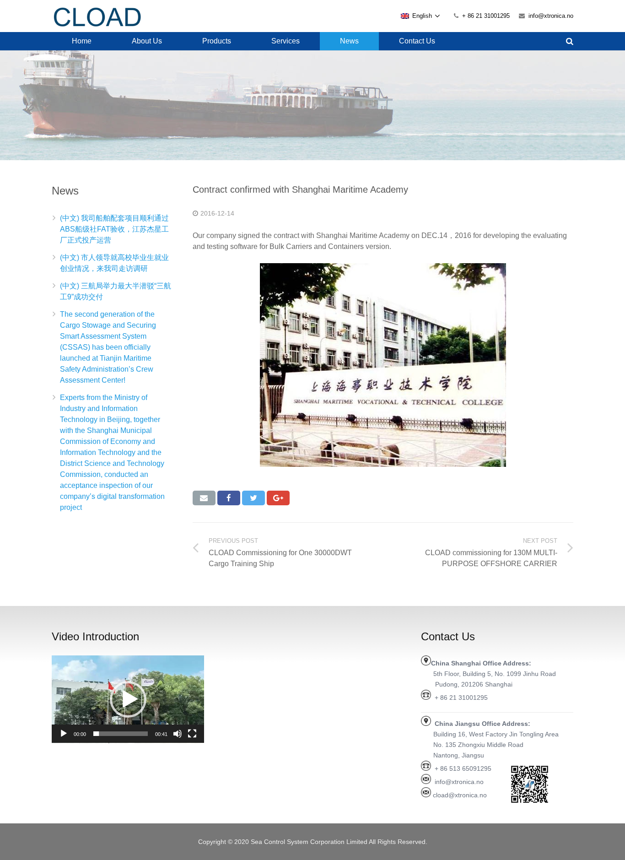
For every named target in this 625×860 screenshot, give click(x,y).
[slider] (120, 733)
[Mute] (177, 733)
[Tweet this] (253, 498)
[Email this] (204, 498)
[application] (128, 699)
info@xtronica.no (550, 15)
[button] (128, 699)
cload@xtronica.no (460, 795)
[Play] (63, 733)
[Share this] (228, 498)
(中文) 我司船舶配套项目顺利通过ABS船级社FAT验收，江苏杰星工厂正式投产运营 (114, 229)
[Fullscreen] (192, 733)
